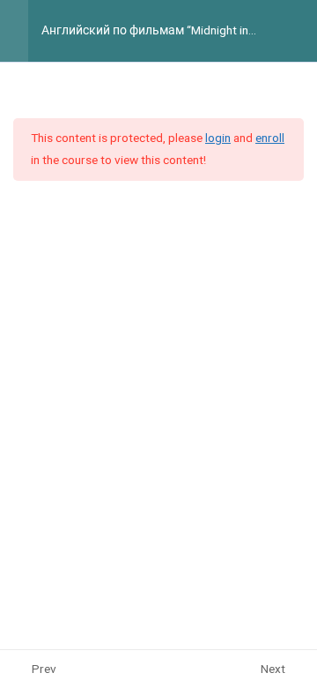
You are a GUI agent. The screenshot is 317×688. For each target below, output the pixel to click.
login (218, 138)
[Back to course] (299, 31)
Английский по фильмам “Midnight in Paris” (144, 31)
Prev (44, 669)
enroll (269, 138)
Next (273, 669)
